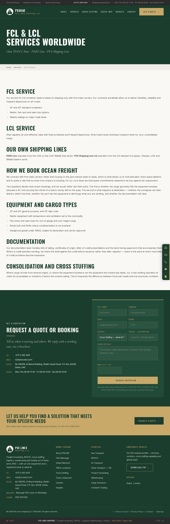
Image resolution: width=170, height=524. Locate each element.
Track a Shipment (64, 478)
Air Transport (97, 463)
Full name (102, 307)
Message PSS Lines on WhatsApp (31, 493)
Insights (120, 11)
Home (8, 67)
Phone (131, 319)
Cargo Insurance (98, 483)
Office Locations (63, 468)
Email (100, 319)
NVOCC (94, 458)
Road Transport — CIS (101, 468)
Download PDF (140, 467)
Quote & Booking (52, 3)
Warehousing (97, 478)
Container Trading (99, 488)
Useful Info (106, 11)
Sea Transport (97, 453)
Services (74, 11)
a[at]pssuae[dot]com (101, 3)
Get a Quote (151, 11)
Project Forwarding (100, 473)
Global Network (63, 463)
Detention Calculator (32, 3)
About (64, 11)
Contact (132, 11)
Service (101, 332)
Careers (59, 483)
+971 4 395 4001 (80, 3)
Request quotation (128, 380)
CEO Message (62, 458)
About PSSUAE (62, 453)
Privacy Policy (137, 511)
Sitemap (160, 511)
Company (133, 307)
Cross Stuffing (12, 3)
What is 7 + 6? (104, 365)
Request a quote (149, 420)
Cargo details (104, 344)
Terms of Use (121, 511)
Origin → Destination (139, 332)
